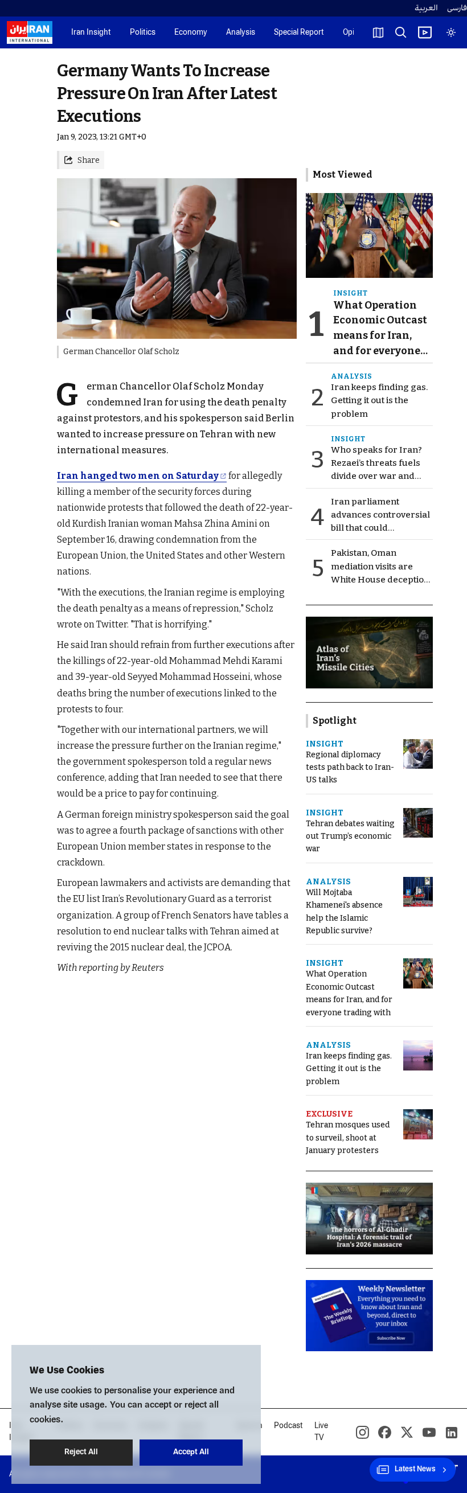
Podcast (288, 1426)
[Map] (378, 32)
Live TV (321, 1432)
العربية (426, 8)
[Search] (401, 32)
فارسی (457, 8)
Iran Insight (91, 33)
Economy (190, 33)
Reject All (81, 1452)
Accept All (191, 1452)
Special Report (299, 33)
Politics (142, 33)
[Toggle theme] (451, 32)
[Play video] (425, 32)
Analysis (240, 33)
